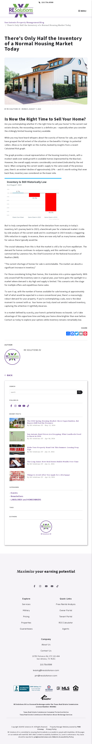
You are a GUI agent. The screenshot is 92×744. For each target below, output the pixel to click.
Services (26, 604)
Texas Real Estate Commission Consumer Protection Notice (46, 712)
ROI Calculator (66, 622)
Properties (26, 622)
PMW (78, 727)
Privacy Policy (51, 729)
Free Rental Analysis (65, 604)
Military (26, 610)
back (9, 375)
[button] (11, 406)
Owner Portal (66, 610)
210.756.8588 (47, 2)
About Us (46, 644)
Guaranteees (26, 629)
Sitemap (40, 729)
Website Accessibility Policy (63, 737)
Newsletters (17, 496)
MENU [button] (83, 11)
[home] (21, 10)
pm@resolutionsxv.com (46, 675)
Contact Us (46, 651)
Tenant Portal (65, 616)
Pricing (26, 616)
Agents (65, 629)
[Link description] (28, 688)
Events (14, 492)
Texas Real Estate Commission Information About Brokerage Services (46, 715)
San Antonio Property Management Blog (24, 22)
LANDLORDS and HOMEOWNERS (26, 499)
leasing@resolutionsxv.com (46, 670)
